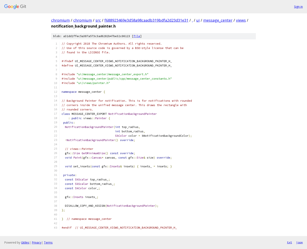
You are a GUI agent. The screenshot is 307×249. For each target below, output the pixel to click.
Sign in (298, 7)
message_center (217, 20)
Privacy (36, 242)
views (241, 20)
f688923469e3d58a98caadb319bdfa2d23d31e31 (146, 20)
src (98, 20)
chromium (60, 20)
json (299, 242)
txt (289, 242)
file (136, 36)
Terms (48, 242)
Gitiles (25, 242)
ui (198, 20)
